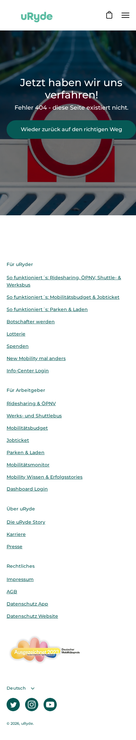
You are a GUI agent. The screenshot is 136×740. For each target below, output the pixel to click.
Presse (14, 547)
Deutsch (16, 688)
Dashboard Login (27, 489)
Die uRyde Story (26, 522)
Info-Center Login (28, 371)
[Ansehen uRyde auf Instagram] (31, 704)
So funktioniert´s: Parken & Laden (47, 309)
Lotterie (16, 334)
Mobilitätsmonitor (28, 465)
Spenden (18, 346)
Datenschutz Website (32, 616)
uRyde (27, 723)
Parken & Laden (26, 452)
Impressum (20, 579)
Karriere (16, 534)
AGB (12, 592)
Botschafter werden (31, 322)
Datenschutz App (27, 604)
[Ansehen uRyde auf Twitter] (13, 704)
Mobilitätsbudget (27, 428)
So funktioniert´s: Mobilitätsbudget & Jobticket (63, 297)
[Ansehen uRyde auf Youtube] (50, 704)
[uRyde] (36, 15)
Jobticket (18, 440)
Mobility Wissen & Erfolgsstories (45, 477)
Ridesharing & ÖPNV (31, 403)
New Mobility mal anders (36, 358)
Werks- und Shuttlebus (34, 416)
